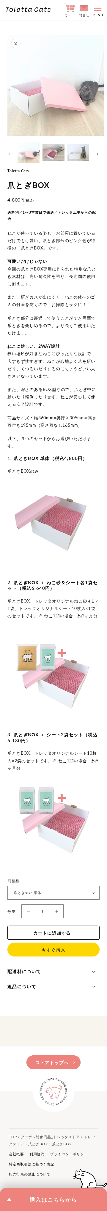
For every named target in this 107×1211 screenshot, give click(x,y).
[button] (96, 10)
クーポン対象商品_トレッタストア (50, 1137)
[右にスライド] (97, 153)
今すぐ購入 (53, 949)
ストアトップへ (52, 1062)
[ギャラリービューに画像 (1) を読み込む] (29, 153)
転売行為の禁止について (30, 1174)
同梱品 (12, 881)
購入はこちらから (53, 1199)
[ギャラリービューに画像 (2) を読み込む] (53, 153)
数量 (11, 911)
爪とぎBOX (38, 1144)
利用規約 (37, 1154)
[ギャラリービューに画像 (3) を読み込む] (78, 153)
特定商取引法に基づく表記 (31, 1164)
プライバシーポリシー (69, 1154)
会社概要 (16, 1154)
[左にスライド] (9, 153)
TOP (13, 1137)
